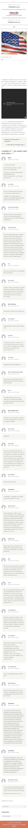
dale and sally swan (13, 410)
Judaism (23, 132)
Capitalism (7, 129)
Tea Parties (21, 134)
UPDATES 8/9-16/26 (14, 7)
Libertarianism (5, 134)
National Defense (13, 134)
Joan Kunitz (11, 489)
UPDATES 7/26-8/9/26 (14, 22)
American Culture (12, 125)
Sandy (9, 157)
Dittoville (14, 12)
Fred (19, 4)
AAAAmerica (13, 123)
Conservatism (19, 129)
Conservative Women (16, 130)
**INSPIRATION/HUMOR (13, 121)
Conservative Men (5, 130)
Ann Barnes (11, 703)
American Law (17, 127)
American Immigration (7, 127)
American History (22, 125)
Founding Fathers (5, 132)
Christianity (13, 129)
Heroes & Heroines (15, 132)
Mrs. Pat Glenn (12, 304)
